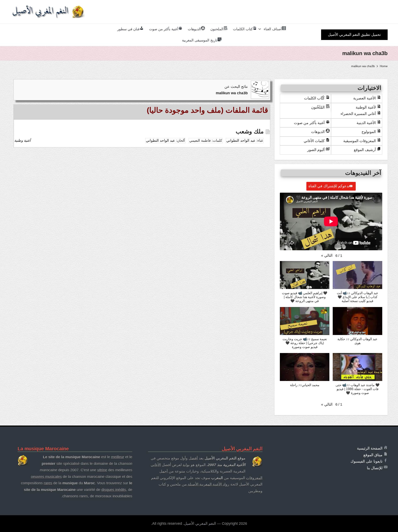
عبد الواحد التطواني (240, 141)
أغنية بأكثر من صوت (309, 123)
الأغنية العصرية (364, 98)
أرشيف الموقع (365, 150)
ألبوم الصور (316, 150)
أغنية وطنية (22, 141)
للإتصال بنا (374, 468)
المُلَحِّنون (318, 107)
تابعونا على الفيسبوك (366, 461)
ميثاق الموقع (372, 455)
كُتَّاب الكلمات (314, 98)
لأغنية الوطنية (366, 107)
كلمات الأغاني (314, 141)
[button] (354, 34)
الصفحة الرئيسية (369, 448)
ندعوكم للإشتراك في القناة (328, 186)
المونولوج (369, 132)
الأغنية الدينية (366, 123)
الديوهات (318, 132)
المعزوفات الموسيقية (359, 141)
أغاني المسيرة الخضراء (358, 114)
